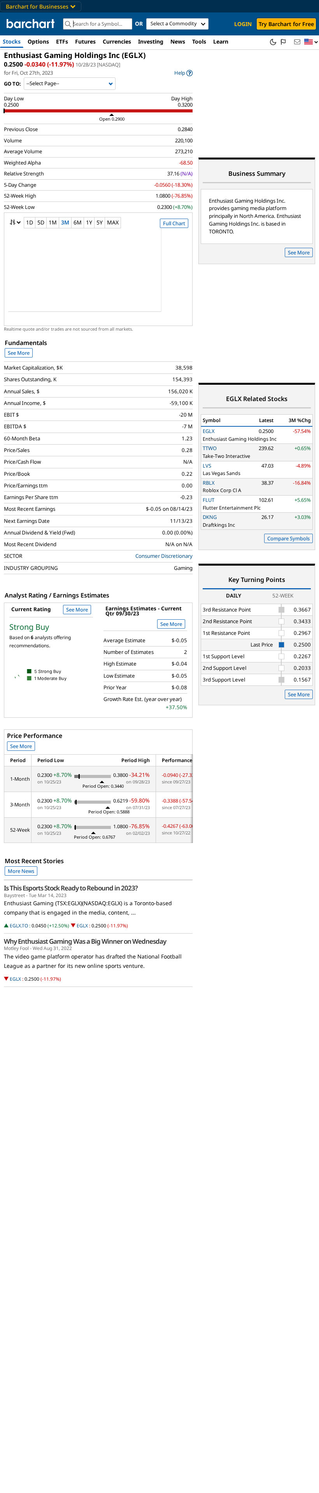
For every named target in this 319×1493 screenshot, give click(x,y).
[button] (311, 42)
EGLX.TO (19, 925)
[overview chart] (98, 275)
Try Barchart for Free (286, 24)
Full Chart (174, 223)
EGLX (82, 925)
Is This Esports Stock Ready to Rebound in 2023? (71, 888)
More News (21, 870)
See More (19, 352)
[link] (183, 73)
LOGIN (243, 24)
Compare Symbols (288, 538)
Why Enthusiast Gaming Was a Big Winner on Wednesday (85, 941)
